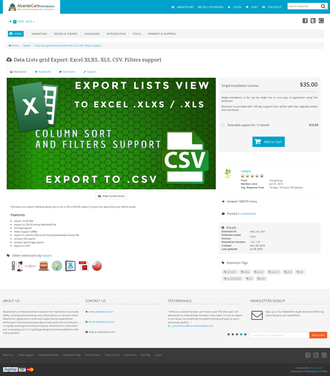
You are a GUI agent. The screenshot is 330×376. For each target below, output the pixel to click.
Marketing (38, 34)
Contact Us (130, 355)
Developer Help (72, 355)
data (246, 272)
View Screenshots (113, 196)
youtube (321, 20)
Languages (91, 34)
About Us (8, 355)
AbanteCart (316, 368)
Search (27, 45)
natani (246, 171)
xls (250, 278)
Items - (23, 21)
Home (18, 34)
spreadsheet (233, 278)
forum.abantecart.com (101, 321)
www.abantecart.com (101, 311)
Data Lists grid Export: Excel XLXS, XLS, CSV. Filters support (68, 45)
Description (20, 71)
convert (231, 272)
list (301, 272)
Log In (158, 355)
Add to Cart (273, 141)
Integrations (115, 34)
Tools (136, 34)
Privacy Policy (92, 355)
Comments (68, 71)
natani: (47, 255)
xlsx (262, 278)
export (275, 272)
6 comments (247, 214)
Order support (26, 355)
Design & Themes (65, 34)
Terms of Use (112, 355)
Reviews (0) (44, 71)
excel (260, 272)
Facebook (305, 20)
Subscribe (318, 335)
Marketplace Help (49, 355)
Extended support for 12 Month (272, 125)
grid (288, 272)
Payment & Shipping (161, 34)
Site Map (146, 355)
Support (91, 71)
